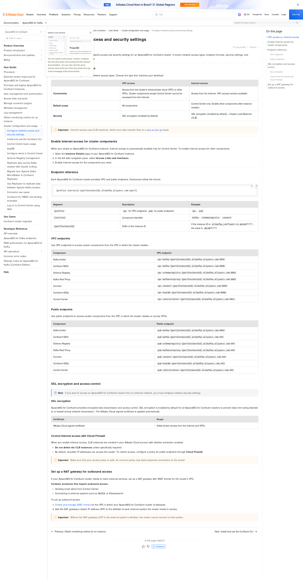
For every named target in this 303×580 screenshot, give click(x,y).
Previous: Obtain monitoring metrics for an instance (80, 531)
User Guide (114, 30)
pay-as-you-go (154, 129)
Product (253, 47)
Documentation (11, 22)
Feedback (160, 546)
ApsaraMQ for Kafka (32, 22)
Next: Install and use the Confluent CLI (234, 531)
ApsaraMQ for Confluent (95, 30)
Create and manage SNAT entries (73, 504)
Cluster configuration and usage (135, 30)
